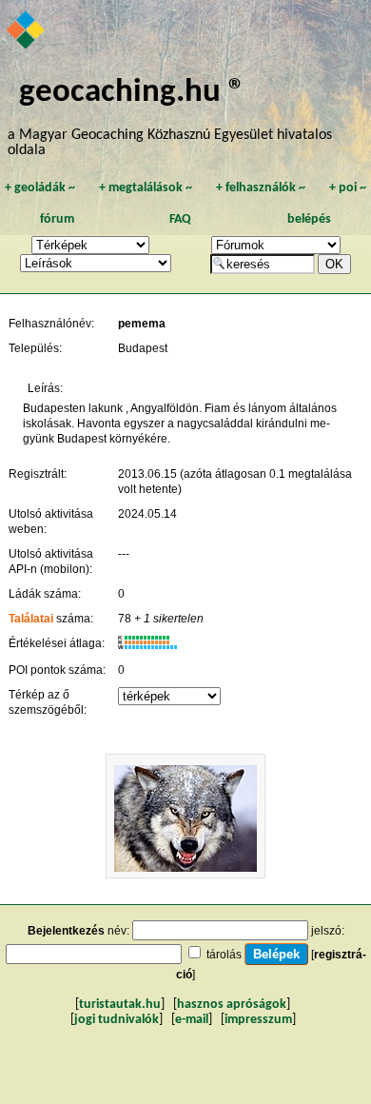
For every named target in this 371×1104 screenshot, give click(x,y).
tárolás (224, 954)
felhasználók (260, 188)
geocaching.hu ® (132, 92)
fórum (57, 219)
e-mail (191, 1020)
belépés (309, 219)
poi (348, 188)
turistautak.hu (120, 1004)
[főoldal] (27, 31)
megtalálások (145, 188)
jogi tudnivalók (116, 1020)
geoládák (40, 188)
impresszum (258, 1020)
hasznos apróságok (231, 1004)
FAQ (180, 219)
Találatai (31, 618)
